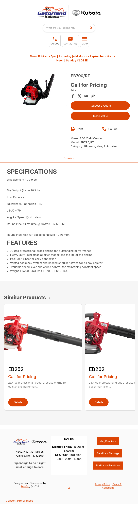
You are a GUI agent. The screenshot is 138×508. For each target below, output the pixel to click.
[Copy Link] (93, 96)
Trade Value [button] (100, 116)
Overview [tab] (69, 158)
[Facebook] (69, 488)
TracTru (25, 486)
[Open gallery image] (37, 89)
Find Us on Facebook (108, 465)
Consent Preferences (19, 500)
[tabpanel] (37, 90)
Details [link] (18, 402)
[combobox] (69, 28)
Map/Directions (108, 441)
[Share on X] (79, 96)
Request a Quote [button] (100, 105)
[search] (91, 28)
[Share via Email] (86, 96)
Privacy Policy (102, 484)
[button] (55, 41)
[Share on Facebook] (73, 96)
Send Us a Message (108, 453)
